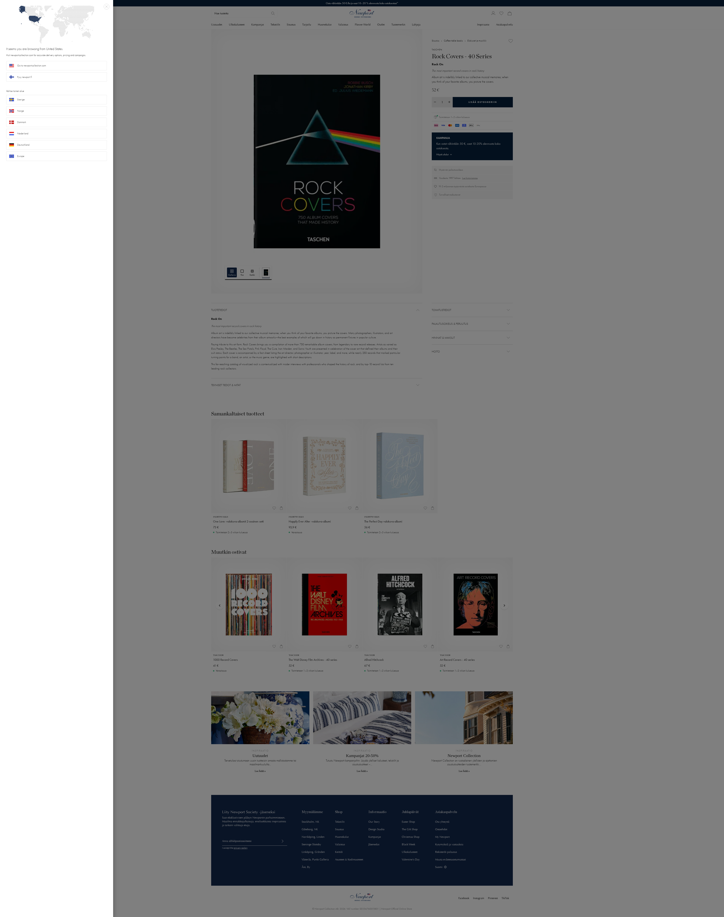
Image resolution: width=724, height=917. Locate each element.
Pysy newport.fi (24, 77)
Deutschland (23, 144)
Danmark (21, 122)
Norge (20, 110)
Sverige (21, 99)
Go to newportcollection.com (31, 65)
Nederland (22, 133)
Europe (20, 156)
